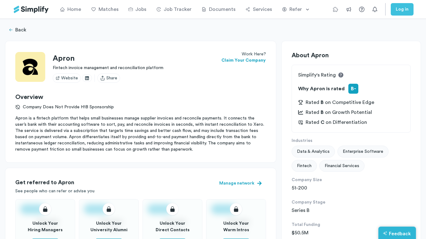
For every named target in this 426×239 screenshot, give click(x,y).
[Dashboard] (31, 9)
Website (69, 78)
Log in (402, 9)
